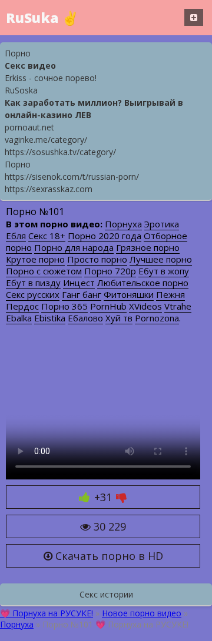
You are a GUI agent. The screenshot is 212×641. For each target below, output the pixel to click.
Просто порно (97, 259)
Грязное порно (148, 247)
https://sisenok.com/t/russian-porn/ (72, 176)
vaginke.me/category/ (46, 139)
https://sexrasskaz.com (48, 188)
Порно (18, 53)
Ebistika (49, 318)
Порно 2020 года (104, 235)
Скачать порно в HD (107, 556)
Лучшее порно (161, 259)
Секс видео (30, 65)
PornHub (108, 306)
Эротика (161, 224)
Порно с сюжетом (44, 271)
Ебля (16, 235)
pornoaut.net (29, 127)
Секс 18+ (46, 235)
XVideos (145, 306)
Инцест (79, 282)
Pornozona (157, 318)
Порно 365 (64, 306)
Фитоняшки (129, 294)
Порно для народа (74, 247)
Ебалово (85, 318)
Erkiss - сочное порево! (51, 77)
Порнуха (123, 224)
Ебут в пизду (33, 282)
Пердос (22, 306)
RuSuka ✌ (42, 17)
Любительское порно (142, 282)
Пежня (170, 294)
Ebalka (19, 318)
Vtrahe (177, 306)
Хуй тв (118, 318)
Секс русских (32, 294)
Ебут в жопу (163, 271)
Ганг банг (81, 294)
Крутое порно (35, 259)
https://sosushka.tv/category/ (60, 151)
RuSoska (21, 90)
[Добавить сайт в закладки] (193, 17)
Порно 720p (110, 271)
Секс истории (106, 594)
